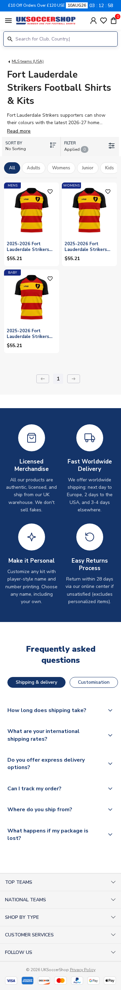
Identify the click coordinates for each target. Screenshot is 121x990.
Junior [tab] (87, 168)
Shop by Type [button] (22, 917)
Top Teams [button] (18, 882)
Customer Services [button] (29, 935)
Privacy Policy (82, 969)
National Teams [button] (25, 900)
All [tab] (12, 168)
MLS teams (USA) (28, 61)
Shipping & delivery (36, 682)
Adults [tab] (33, 168)
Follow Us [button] (18, 952)
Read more (19, 131)
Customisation (94, 682)
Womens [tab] (61, 168)
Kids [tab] (109, 168)
